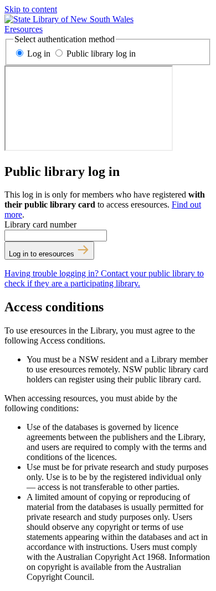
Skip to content (30, 9)
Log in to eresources (42, 254)
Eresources (23, 29)
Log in (39, 53)
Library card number (40, 224)
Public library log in (100, 53)
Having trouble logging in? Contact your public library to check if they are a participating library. (104, 278)
